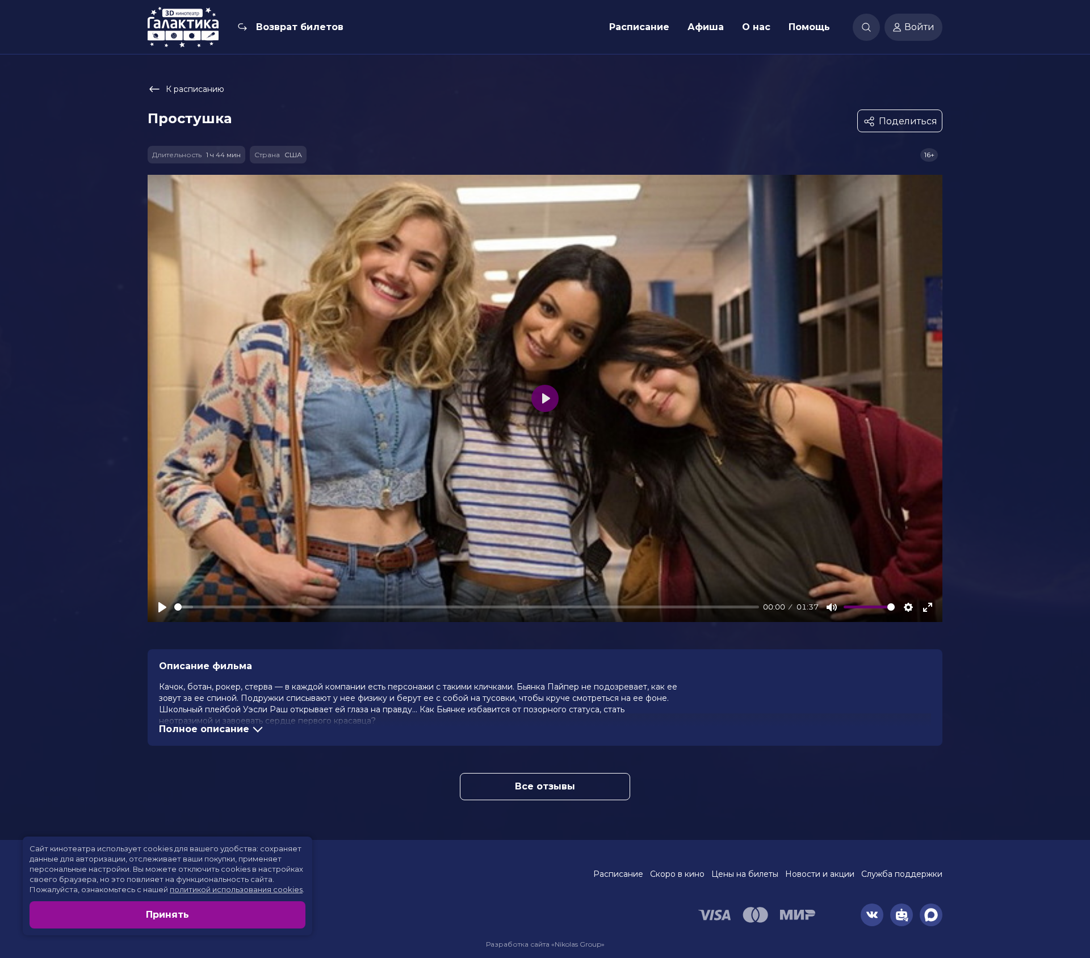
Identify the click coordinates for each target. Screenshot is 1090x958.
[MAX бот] (931, 915)
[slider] (466, 607)
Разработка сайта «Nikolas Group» (545, 944)
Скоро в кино (677, 874)
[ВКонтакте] (872, 915)
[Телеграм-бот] (901, 915)
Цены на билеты (744, 874)
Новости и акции (819, 874)
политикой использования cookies (236, 889)
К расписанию (195, 89)
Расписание (639, 27)
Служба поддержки (901, 874)
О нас (756, 27)
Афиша (705, 27)
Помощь (809, 27)
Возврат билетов (299, 27)
